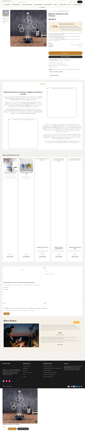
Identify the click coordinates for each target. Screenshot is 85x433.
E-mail (45, 303)
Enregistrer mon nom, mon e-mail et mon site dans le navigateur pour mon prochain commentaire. (26, 308)
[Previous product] (79, 11)
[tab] (42, 84)
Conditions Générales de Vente (50, 372)
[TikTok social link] (64, 347)
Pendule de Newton (58, 69)
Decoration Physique (67, 69)
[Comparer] (4, 431)
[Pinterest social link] (61, 347)
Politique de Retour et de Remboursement (52, 368)
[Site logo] (9, 1)
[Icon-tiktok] (12, 381)
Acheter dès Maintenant (65, 56)
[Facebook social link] (56, 347)
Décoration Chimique (10, 176)
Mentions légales (47, 370)
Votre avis (5, 289)
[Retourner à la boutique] (80, 11)
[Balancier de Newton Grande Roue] (75, 202)
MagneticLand (6, 177)
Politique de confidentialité (49, 374)
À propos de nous (26, 366)
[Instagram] (9, 381)
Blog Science (25, 368)
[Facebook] (4, 381)
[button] (10, 256)
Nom (4, 303)
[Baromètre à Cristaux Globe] (42, 202)
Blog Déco (25, 370)
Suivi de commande (27, 372)
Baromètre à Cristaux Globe (42, 247)
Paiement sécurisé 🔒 (48, 376)
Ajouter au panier (65, 53)
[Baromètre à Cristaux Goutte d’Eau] (26, 165)
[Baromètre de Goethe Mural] (10, 165)
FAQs (24, 374)
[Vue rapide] (10, 259)
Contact (24, 376)
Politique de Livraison (47, 366)
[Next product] (82, 11)
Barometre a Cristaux (10, 175)
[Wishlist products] (71, 2)
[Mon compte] (75, 2)
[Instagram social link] (59, 347)
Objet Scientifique (76, 69)
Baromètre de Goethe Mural (10, 172)
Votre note (6, 287)
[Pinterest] (6, 381)
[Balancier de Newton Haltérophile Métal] (58, 202)
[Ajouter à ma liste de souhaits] (7, 431)
